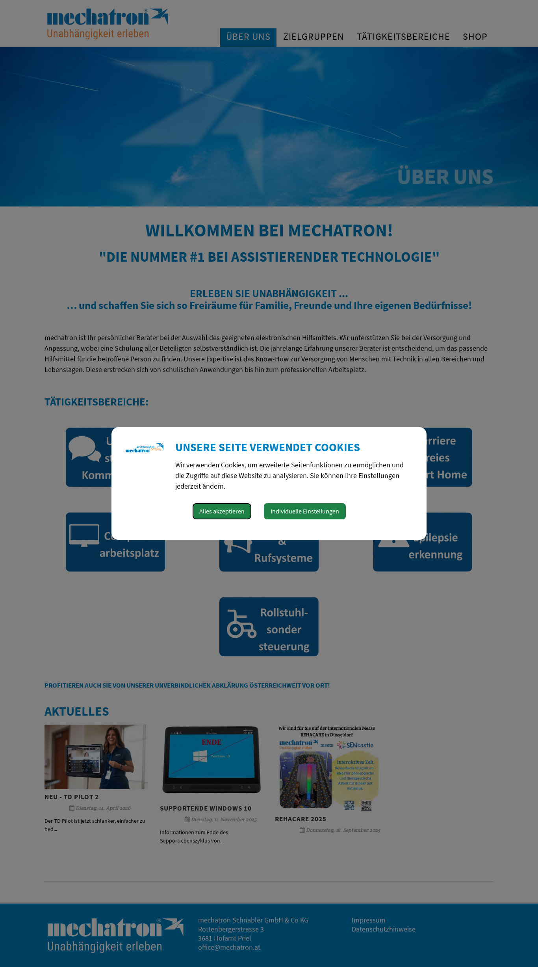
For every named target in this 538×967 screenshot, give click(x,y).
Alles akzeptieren (222, 511)
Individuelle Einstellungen (305, 511)
